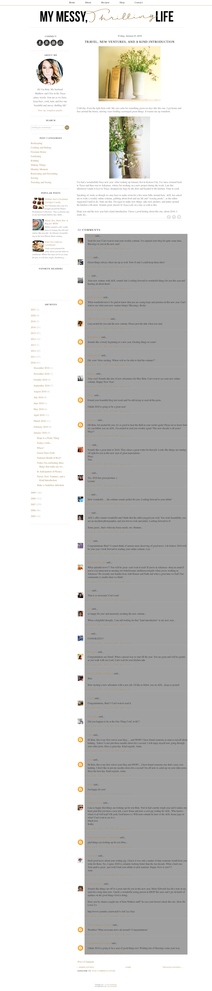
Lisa (89, 590)
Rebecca (91, 373)
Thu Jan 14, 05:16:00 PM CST (108, 934)
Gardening (36, 156)
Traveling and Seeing (41, 182)
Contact (139, 2)
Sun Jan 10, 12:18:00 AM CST (108, 750)
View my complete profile (50, 110)
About (88, 2)
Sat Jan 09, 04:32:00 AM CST (108, 288)
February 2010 (41, 426)
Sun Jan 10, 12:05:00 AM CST (108, 726)
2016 (33, 327)
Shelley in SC (94, 355)
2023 (33, 309)
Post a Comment (86, 961)
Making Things (38, 164)
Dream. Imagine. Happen (99, 925)
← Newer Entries (85, 967)
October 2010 (41, 379)
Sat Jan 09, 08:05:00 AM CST (108, 386)
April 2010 (39, 415)
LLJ (89, 473)
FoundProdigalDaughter (99, 943)
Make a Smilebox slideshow (50, 485)
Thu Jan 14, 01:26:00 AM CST (108, 915)
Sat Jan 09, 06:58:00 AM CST (108, 346)
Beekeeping (36, 143)
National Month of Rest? (49, 457)
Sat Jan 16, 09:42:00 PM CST (108, 952)
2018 (33, 321)
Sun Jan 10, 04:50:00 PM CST (108, 828)
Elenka (90, 698)
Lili (89, 494)
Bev (89, 608)
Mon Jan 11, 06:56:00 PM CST (109, 846)
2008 (33, 498)
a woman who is (95, 883)
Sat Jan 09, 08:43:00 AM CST (108, 411)
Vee (89, 512)
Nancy (90, 395)
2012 (33, 350)
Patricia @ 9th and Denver (100, 673)
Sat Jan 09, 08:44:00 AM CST (108, 435)
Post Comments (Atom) (103, 971)
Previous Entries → (173, 967)
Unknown (92, 420)
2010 (33, 362)
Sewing (34, 177)
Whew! (40, 447)
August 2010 (40, 391)
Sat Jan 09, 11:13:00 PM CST (108, 689)
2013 (33, 344)
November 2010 (42, 373)
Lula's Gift (92, 855)
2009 (33, 492)
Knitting (35, 160)
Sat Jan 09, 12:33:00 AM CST (108, 266)
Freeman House (38, 151)
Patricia (91, 235)
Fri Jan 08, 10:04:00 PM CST (108, 248)
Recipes (105, 2)
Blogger (112, 986)
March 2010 (40, 420)
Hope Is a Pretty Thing (48, 438)
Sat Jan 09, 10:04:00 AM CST (108, 553)
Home (72, 2)
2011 (33, 356)
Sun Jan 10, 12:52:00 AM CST (108, 775)
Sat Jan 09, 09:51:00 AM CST (108, 531)
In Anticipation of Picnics (49, 471)
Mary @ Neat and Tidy (98, 318)
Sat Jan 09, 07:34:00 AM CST (108, 364)
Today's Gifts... (44, 442)
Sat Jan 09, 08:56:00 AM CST (108, 464)
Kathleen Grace (95, 802)
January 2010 (40, 432)
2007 (33, 504)
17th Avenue (111, 985)
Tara (89, 445)
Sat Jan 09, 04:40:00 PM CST (108, 643)
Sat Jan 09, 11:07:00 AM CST (108, 581)
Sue (89, 275)
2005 (33, 516)
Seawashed (92, 716)
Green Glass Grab (46, 452)
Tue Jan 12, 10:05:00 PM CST (108, 874)
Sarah (90, 257)
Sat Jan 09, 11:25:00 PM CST (108, 707)
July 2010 (39, 397)
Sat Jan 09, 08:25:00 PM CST (108, 664)
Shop (122, 2)
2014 (33, 339)
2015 (33, 333)
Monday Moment (39, 169)
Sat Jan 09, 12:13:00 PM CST (108, 599)
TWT (90, 541)
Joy (89, 633)
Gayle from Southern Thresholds (103, 837)
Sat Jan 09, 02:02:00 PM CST (108, 624)
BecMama (92, 652)
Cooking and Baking (41, 147)
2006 (33, 510)
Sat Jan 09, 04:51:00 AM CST (108, 309)
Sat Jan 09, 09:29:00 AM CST (108, 485)
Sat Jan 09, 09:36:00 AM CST (108, 503)
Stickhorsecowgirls (96, 562)
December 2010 (42, 367)
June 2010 (39, 403)
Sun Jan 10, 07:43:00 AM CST (108, 793)
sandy (90, 784)
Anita (90, 735)
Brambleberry (94, 337)
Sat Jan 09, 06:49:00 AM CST (108, 328)
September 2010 (42, 385)
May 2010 (39, 409)
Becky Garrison (95, 297)
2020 (33, 315)
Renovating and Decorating (44, 173)
